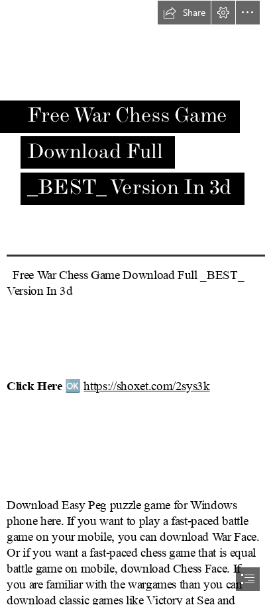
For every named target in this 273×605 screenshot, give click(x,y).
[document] (136, 302)
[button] (184, 12)
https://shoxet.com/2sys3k (146, 386)
